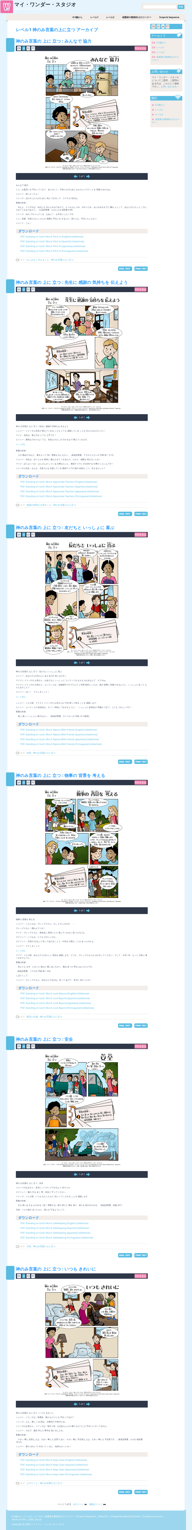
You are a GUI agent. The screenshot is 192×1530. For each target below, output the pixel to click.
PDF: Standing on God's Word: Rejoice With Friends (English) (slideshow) (58, 729)
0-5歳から (78, 17)
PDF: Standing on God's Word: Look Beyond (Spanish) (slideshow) (55, 998)
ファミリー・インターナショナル (48, 1524)
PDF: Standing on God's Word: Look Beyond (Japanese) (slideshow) (55, 1003)
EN (153, 26)
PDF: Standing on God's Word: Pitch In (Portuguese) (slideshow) (54, 251)
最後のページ (96, 1504)
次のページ (78, 1504)
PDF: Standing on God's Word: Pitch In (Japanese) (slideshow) (52, 246)
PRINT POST (141, 269)
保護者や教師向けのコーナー (136, 17)
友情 (29, 752)
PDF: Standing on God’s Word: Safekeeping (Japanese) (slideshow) (55, 1232)
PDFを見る (140, 48)
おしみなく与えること (38, 259)
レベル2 (110, 17)
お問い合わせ (35, 1519)
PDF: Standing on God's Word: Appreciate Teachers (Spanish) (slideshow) (59, 486)
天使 (29, 1246)
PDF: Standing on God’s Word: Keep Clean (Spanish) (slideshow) (54, 1464)
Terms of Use (19, 1519)
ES (158, 26)
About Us (104, 1516)
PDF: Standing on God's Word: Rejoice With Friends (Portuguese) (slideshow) (61, 744)
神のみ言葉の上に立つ (62, 259)
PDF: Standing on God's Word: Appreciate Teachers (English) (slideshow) (58, 481)
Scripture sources (152, 1516)
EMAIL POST (125, 269)
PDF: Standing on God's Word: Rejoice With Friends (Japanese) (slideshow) (59, 739)
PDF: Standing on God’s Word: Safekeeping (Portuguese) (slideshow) (56, 1237)
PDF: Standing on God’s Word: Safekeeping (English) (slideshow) (54, 1223)
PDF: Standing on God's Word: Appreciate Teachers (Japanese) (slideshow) (59, 491)
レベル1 (94, 17)
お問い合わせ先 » (169, 86)
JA (163, 26)
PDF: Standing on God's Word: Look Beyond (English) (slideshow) (54, 993)
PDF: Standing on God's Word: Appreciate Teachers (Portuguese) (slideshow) (61, 496)
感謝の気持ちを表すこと (39, 504)
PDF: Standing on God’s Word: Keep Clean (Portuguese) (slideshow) (56, 1474)
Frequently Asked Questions (126, 1516)
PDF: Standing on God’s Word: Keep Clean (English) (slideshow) (53, 1460)
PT (167, 26)
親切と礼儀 (32, 1016)
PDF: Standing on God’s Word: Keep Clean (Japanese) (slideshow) (54, 1469)
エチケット (32, 1483)
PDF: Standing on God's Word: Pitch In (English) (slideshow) (51, 236)
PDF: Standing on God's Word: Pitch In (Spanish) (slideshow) (52, 241)
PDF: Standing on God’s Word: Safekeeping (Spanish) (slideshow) (54, 1228)
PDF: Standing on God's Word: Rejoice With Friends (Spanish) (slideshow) (59, 734)
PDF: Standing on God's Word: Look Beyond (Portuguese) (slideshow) (57, 1007)
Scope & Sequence (169, 17)
